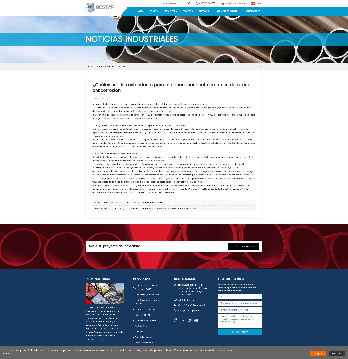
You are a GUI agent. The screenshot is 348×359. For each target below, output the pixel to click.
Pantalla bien (141, 326)
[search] (189, 3)
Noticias (100, 66)
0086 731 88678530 (208, 3)
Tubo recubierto (142, 315)
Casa (90, 66)
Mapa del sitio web (144, 342)
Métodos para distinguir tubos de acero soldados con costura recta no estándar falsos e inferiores (150, 208)
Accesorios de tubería (145, 320)
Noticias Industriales (116, 66)
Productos (141, 279)
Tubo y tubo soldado (145, 309)
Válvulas (139, 331)
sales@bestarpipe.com (236, 3)
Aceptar (318, 353)
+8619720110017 (185, 305)
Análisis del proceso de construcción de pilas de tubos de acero (133, 202)
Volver (259, 66)
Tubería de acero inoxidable (148, 294)
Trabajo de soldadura (145, 337)
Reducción (337, 353)
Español (258, 3)
